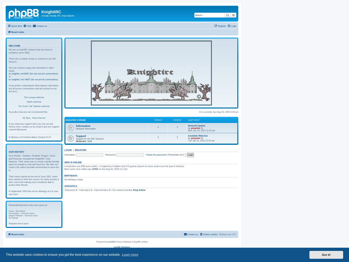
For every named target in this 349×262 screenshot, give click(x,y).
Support (81, 136)
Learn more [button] (130, 254)
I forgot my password (156, 154)
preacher (195, 128)
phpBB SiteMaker (122, 247)
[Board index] (24, 13)
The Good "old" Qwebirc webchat (33, 106)
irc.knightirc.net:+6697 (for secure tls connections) (33, 79)
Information (83, 125)
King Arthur (139, 190)
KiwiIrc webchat (34, 102)
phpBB (111, 242)
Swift (89, 141)
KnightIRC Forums (75, 120)
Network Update (196, 125)
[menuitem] (27, 26)
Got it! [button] (326, 254)
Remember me (175, 154)
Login (68, 150)
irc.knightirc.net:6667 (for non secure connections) (33, 73)
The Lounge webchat (34, 97)
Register (80, 150)
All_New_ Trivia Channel (34, 118)
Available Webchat (198, 136)
